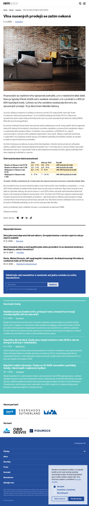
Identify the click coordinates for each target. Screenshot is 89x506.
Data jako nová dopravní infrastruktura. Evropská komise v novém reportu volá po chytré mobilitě (43, 236)
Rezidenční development (26, 264)
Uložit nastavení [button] (59, 499)
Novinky (7, 461)
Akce (5, 456)
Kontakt (7, 472)
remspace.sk (80, 443)
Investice (18, 10)
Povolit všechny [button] (76, 499)
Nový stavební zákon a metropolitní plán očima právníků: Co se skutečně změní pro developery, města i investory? (43, 248)
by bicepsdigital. (8, 500)
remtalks (20, 252)
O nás (5, 467)
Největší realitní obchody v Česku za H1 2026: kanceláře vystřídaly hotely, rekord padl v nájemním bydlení (39, 367)
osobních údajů (32, 289)
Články (11, 10)
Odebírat (53, 284)
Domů (5, 10)
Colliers (53, 325)
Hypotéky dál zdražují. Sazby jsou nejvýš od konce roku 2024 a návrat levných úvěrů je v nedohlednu (41, 341)
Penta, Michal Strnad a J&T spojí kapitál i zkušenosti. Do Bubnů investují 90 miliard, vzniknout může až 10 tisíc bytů (43, 259)
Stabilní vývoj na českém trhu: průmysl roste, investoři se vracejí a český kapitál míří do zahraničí (39, 313)
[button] (54, 486)
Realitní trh (20, 346)
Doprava (19, 241)
